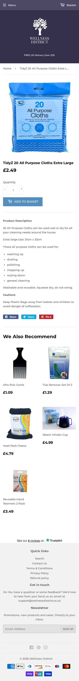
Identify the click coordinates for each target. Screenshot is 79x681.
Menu (12, 5)
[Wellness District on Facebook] (31, 648)
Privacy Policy (39, 573)
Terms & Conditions (39, 568)
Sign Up (68, 629)
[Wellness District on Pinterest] (38, 648)
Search (39, 558)
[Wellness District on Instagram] (46, 648)
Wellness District (41, 658)
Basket (71, 5)
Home (7, 68)
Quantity (9, 182)
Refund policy (39, 578)
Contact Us (39, 563)
